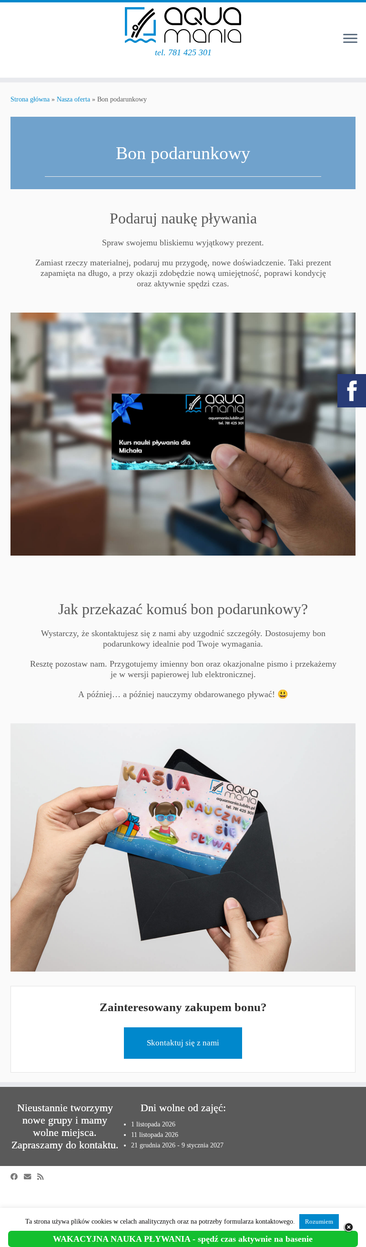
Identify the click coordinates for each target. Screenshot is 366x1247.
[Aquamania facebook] (351, 390)
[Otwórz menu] (350, 39)
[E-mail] (30, 1177)
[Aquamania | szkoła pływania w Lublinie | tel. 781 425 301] (183, 25)
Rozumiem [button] (319, 1221)
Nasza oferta (73, 99)
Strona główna (30, 99)
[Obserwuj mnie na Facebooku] (17, 1177)
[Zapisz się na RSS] (43, 1177)
